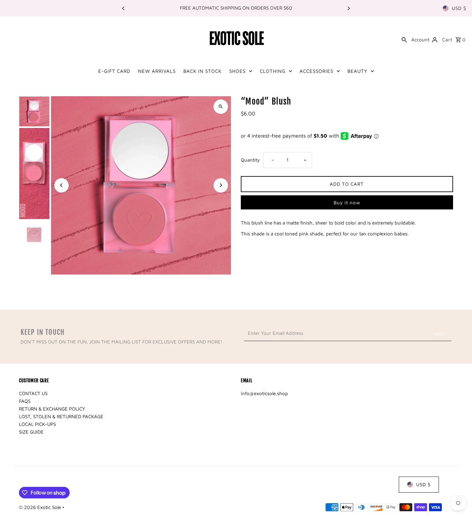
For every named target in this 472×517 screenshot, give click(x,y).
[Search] (404, 39)
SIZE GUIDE (31, 432)
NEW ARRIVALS (157, 71)
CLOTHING (272, 71)
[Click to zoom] (221, 106)
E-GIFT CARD (114, 71)
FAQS (25, 401)
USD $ (459, 8)
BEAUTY (357, 71)
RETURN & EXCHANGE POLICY (52, 408)
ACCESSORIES (316, 71)
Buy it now (347, 202)
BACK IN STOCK (202, 71)
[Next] (348, 8)
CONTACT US (33, 393)
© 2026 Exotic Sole (40, 507)
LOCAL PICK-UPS (37, 424)
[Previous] (123, 8)
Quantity (250, 160)
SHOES (237, 71)
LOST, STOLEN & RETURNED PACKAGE (61, 416)
